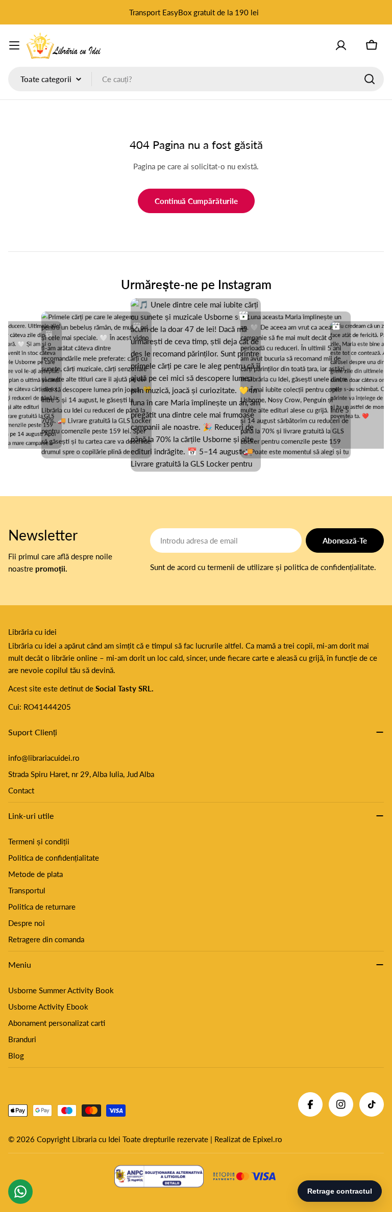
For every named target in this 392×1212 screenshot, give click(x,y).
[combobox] (196, 79)
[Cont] (341, 45)
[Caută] (369, 79)
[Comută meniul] (14, 45)
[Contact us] (20, 1191)
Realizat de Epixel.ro (248, 1139)
